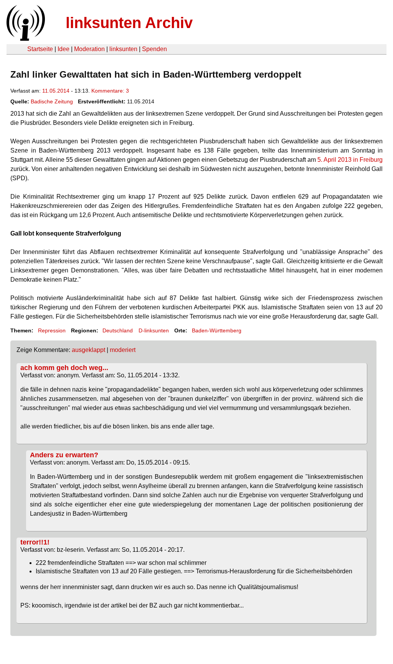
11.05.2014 (55, 91)
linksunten (123, 49)
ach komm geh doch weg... (64, 368)
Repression (52, 330)
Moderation (89, 49)
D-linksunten (154, 330)
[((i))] (25, 38)
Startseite (40, 49)
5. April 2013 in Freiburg (350, 159)
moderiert (122, 350)
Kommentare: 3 (110, 91)
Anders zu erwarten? (64, 455)
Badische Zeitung (52, 101)
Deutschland (117, 330)
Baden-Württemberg (216, 330)
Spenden (154, 49)
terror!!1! (35, 542)
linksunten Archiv (129, 22)
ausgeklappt (88, 350)
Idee (63, 49)
